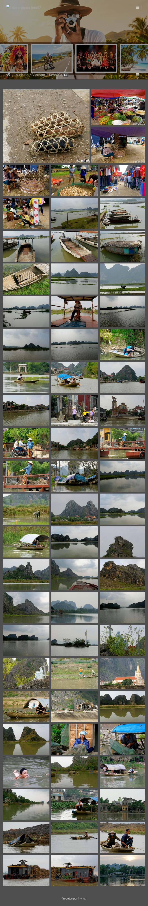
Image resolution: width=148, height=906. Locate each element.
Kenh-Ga (55, 74)
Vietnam (38, 74)
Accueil (8, 74)
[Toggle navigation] (138, 7)
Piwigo (82, 898)
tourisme (21, 74)
